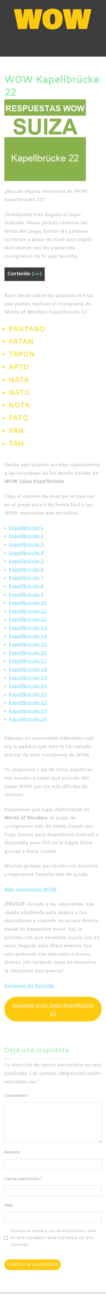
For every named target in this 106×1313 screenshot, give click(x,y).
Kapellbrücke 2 (26, 536)
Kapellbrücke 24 (28, 719)
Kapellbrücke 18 (28, 670)
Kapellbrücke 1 (26, 528)
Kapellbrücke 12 (28, 619)
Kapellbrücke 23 (28, 711)
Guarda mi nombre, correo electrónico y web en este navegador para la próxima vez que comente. (53, 1238)
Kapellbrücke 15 (28, 645)
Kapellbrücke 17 (28, 661)
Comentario (16, 1096)
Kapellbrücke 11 (28, 611)
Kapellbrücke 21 (28, 695)
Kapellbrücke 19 (28, 678)
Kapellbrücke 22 (28, 703)
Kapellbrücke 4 (26, 553)
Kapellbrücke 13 (28, 628)
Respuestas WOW (71, 1303)
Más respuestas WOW (30, 889)
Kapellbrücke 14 (28, 636)
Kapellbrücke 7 (26, 578)
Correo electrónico (23, 1179)
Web (8, 1205)
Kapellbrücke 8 (26, 586)
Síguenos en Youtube (29, 986)
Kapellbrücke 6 (26, 570)
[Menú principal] (53, 47)
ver (37, 274)
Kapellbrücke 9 (26, 595)
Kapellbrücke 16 (28, 653)
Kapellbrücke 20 (28, 686)
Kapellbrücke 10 (28, 603)
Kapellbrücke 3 (26, 545)
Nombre (13, 1152)
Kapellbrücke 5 (26, 561)
